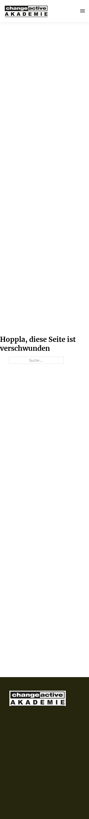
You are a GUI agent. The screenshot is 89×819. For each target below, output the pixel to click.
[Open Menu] (82, 11)
